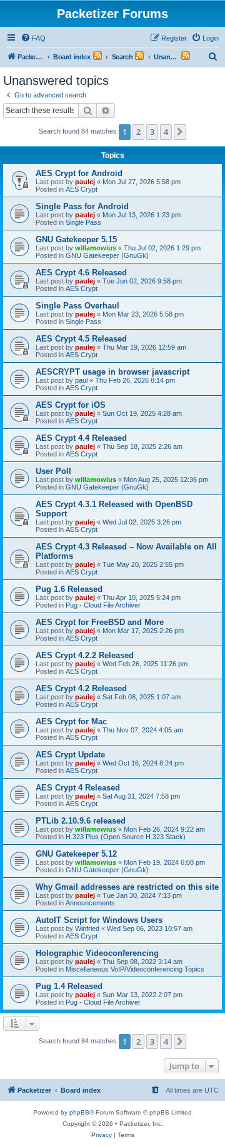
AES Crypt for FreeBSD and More (100, 622)
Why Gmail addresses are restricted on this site (127, 887)
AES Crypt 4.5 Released (81, 338)
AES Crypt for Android (79, 173)
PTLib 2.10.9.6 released (81, 820)
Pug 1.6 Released (69, 589)
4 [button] (166, 131)
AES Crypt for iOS (71, 405)
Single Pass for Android (82, 206)
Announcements (90, 903)
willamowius (95, 248)
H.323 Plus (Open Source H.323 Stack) (126, 836)
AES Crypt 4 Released (78, 787)
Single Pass (83, 222)
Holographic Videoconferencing (97, 953)
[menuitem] (33, 38)
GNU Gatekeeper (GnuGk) (107, 255)
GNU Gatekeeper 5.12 (76, 854)
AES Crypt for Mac (71, 721)
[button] (180, 131)
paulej (85, 181)
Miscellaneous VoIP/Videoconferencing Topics (135, 969)
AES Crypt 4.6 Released (81, 272)
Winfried (87, 928)
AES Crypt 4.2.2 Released (85, 655)
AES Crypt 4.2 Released (81, 688)
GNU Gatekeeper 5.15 (76, 239)
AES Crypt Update (70, 754)
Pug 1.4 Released (69, 986)
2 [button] (138, 131)
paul (81, 380)
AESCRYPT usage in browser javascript (112, 372)
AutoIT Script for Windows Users (99, 920)
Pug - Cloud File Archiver (103, 605)
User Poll (53, 471)
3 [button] (152, 131)
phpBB (79, 1112)
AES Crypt (82, 189)
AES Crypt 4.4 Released (81, 438)
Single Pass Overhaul (77, 305)
